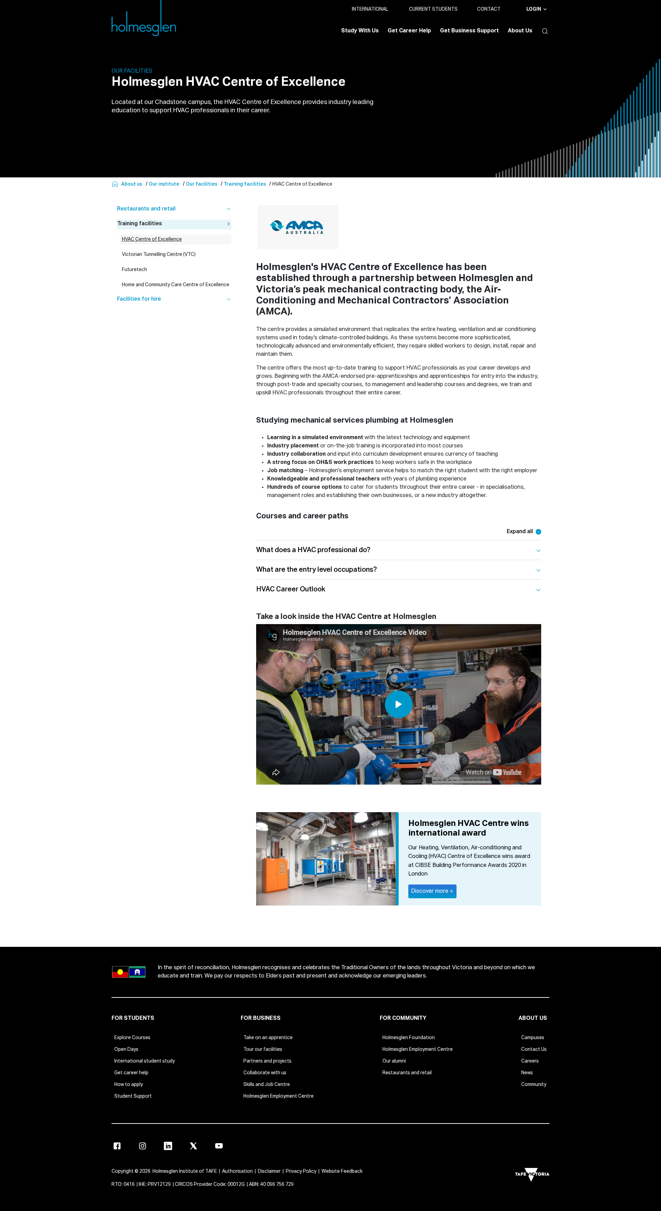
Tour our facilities (262, 1049)
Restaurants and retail (407, 1072)
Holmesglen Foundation (408, 1037)
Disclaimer (269, 1171)
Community (533, 1084)
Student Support (133, 1096)
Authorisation (237, 1171)
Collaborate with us (264, 1072)
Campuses (532, 1037)
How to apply (128, 1084)
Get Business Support (469, 31)
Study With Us (360, 31)
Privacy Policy (301, 1171)
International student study (144, 1061)
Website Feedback (342, 1171)
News (527, 1072)
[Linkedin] (168, 1145)
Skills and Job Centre (266, 1084)
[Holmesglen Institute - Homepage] (116, 184)
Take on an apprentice (268, 1037)
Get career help (131, 1072)
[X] (193, 1145)
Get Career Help (409, 31)
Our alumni (394, 1061)
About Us (520, 31)
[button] (543, 31)
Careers (530, 1061)
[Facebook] (117, 1145)
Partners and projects (267, 1061)
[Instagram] (142, 1145)
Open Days (126, 1049)
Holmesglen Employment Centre (278, 1096)
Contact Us (534, 1049)
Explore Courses (132, 1037)
